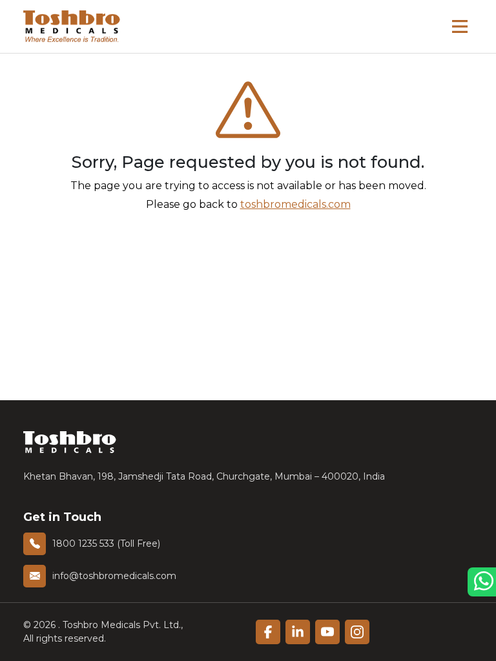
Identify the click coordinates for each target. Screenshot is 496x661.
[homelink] (71, 26)
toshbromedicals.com (295, 204)
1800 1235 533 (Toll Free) (106, 543)
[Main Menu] (460, 26)
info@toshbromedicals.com (114, 576)
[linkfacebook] (268, 632)
